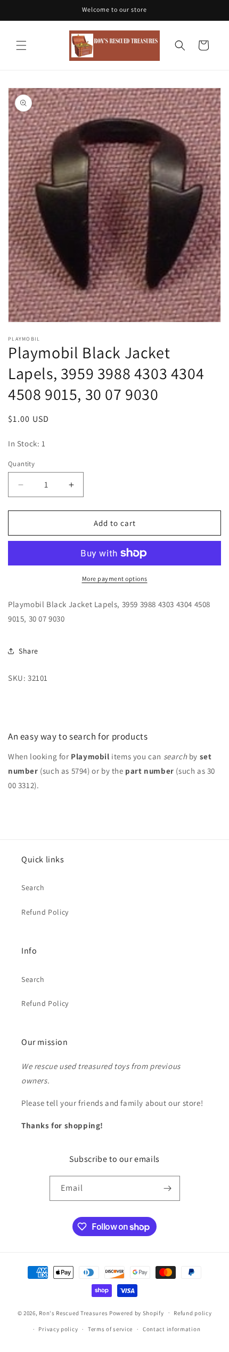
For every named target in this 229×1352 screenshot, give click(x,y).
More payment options (115, 579)
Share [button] (28, 651)
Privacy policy (58, 1329)
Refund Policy (45, 912)
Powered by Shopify (136, 1312)
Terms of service (110, 1329)
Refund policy (192, 1313)
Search (33, 887)
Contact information (171, 1329)
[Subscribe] (167, 1188)
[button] (21, 45)
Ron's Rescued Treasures (73, 1312)
